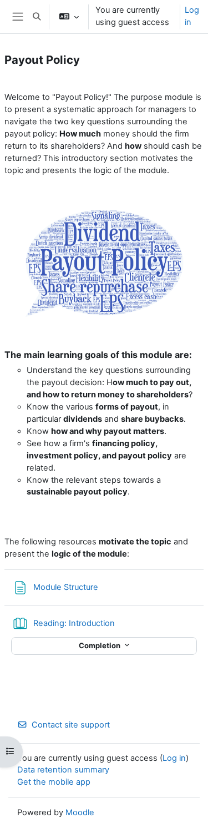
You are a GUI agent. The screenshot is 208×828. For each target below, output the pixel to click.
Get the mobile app (53, 782)
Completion (100, 645)
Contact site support (71, 725)
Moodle (79, 812)
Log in (192, 16)
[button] (37, 16)
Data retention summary (63, 770)
